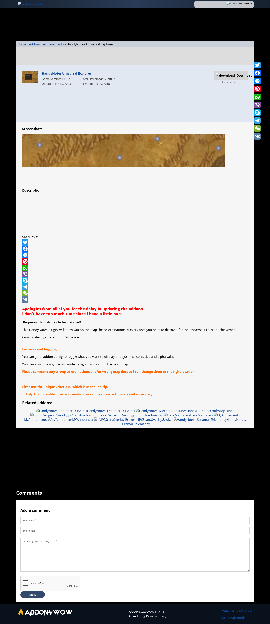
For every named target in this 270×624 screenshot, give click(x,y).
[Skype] (257, 113)
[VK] (257, 136)
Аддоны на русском (237, 610)
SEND (32, 594)
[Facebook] (257, 73)
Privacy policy (156, 616)
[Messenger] (257, 81)
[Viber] (257, 105)
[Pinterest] (257, 89)
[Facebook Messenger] (135, 255)
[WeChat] (257, 128)
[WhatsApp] (257, 97)
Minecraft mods (233, 618)
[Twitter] (257, 65)
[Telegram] (257, 120)
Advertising (136, 616)
